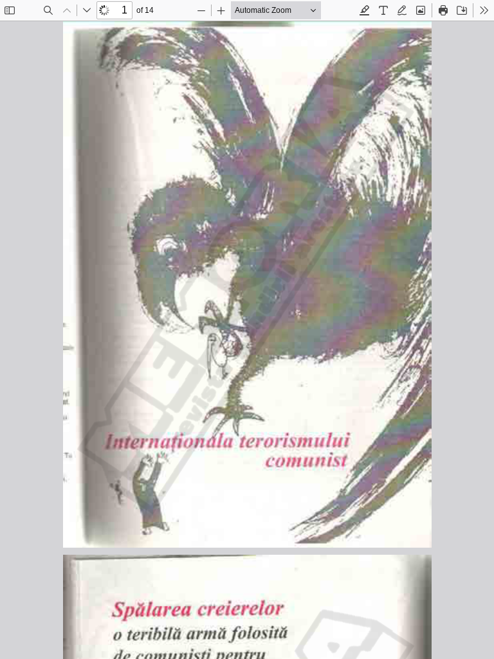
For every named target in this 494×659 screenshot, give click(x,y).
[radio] (365, 10)
